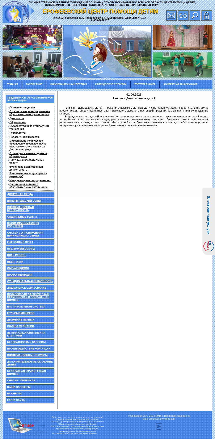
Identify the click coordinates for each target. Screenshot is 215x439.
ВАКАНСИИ (14, 393)
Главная (12, 84)
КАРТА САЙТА (16, 400)
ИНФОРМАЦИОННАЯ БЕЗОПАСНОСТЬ (20, 209)
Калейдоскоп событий (110, 84)
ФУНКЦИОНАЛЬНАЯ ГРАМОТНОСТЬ (30, 281)
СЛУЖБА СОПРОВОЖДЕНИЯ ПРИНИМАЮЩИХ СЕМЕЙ (25, 234)
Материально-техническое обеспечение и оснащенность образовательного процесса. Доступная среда (27, 145)
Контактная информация (180, 84)
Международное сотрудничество (30, 180)
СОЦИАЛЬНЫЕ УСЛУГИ (22, 216)
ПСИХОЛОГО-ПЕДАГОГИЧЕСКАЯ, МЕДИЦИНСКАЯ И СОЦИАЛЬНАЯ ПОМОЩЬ (28, 297)
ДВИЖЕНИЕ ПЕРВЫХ (20, 319)
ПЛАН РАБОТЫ (16, 255)
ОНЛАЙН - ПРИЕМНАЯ (21, 380)
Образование (17, 122)
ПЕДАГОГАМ (15, 261)
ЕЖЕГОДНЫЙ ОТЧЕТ (20, 242)
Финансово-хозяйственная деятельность (26, 168)
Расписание (34, 84)
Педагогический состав (24, 136)
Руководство (17, 132)
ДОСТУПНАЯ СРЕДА (20, 194)
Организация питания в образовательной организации (28, 186)
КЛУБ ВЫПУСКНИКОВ (20, 313)
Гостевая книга (145, 84)
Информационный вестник (68, 84)
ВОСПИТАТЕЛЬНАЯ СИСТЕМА (26, 306)
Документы (16, 118)
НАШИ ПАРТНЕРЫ (19, 387)
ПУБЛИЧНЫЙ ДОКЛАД (21, 248)
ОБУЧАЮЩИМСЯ (18, 268)
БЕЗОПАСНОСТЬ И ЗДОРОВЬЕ (27, 342)
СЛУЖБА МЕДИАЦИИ (20, 326)
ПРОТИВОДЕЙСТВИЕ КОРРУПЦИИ (28, 348)
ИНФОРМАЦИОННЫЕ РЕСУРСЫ (27, 355)
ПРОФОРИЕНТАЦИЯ (20, 274)
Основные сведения (22, 107)
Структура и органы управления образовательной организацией (29, 113)
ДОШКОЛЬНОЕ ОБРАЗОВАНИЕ (26, 287)
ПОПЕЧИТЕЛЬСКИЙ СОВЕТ (24, 200)
